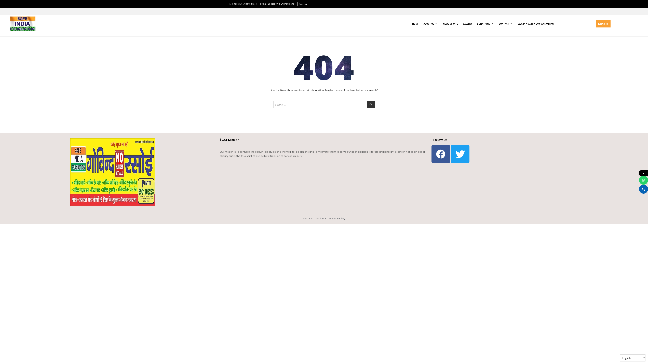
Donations (483, 23)
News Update (450, 23)
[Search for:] (324, 104)
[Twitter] (460, 154)
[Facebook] (440, 154)
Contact (504, 23)
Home (415, 23)
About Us (429, 23)
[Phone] (643, 189)
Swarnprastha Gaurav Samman (536, 23)
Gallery (467, 23)
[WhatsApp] (643, 180)
